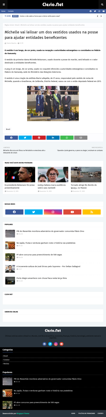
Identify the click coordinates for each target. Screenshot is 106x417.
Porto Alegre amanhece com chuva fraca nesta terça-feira (42, 278)
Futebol (6, 360)
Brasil (17, 25)
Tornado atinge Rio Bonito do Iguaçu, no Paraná (84, 186)
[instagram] (99, 11)
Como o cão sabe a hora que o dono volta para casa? (40, 16)
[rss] (92, 212)
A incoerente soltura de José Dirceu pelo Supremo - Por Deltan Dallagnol (48, 266)
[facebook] (90, 11)
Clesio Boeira (11, 43)
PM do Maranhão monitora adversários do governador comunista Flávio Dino (50, 231)
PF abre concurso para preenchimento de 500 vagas (39, 255)
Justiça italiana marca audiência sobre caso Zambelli (52, 186)
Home (3, 11)
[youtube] (103, 11)
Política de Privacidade (86, 413)
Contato (11, 11)
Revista (6, 364)
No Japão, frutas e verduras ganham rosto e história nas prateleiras (46, 243)
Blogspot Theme (23, 413)
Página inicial (9, 25)
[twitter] (95, 11)
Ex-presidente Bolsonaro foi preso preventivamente (20, 186)
